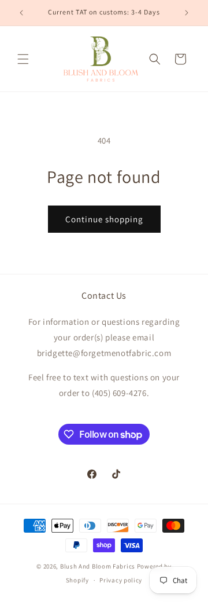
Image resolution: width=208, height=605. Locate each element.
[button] (23, 59)
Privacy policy (120, 580)
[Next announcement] (186, 12)
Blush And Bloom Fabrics (97, 566)
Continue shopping (104, 219)
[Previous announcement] (21, 12)
